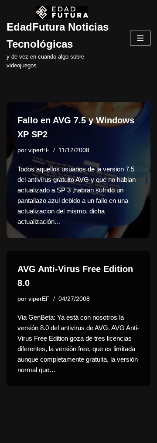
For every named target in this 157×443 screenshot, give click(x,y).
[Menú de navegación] (140, 38)
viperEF (39, 150)
